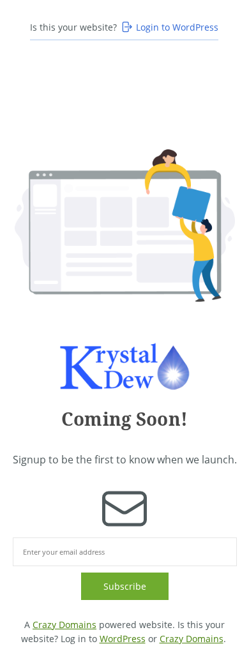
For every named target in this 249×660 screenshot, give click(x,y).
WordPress (123, 639)
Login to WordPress (177, 27)
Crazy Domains (64, 625)
